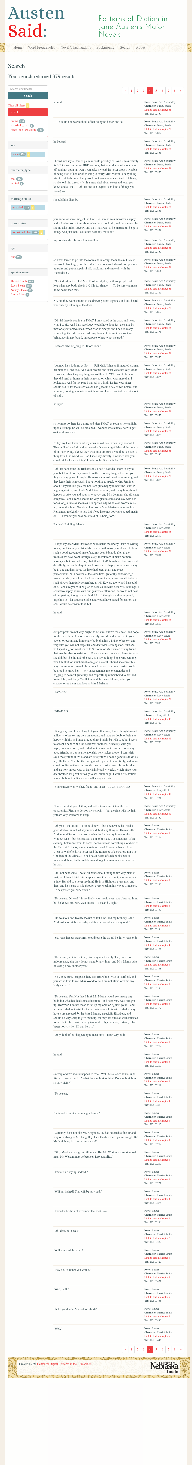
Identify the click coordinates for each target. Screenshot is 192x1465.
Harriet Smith (19, 281)
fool (13, 179)
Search (125, 47)
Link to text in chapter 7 (157, 1257)
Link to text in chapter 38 (157, 109)
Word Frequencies (41, 47)
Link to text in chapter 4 (157, 833)
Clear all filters (18, 105)
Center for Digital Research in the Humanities (64, 1364)
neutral (15, 183)
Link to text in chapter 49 (157, 719)
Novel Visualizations (76, 47)
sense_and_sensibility (23, 130)
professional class (21, 232)
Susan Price (18, 294)
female (15, 154)
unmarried (17, 207)
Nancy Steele (19, 290)
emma (14, 121)
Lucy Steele (18, 285)
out (13, 257)
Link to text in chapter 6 (157, 1238)
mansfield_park (20, 125)
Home (18, 47)
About (140, 47)
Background (105, 47)
